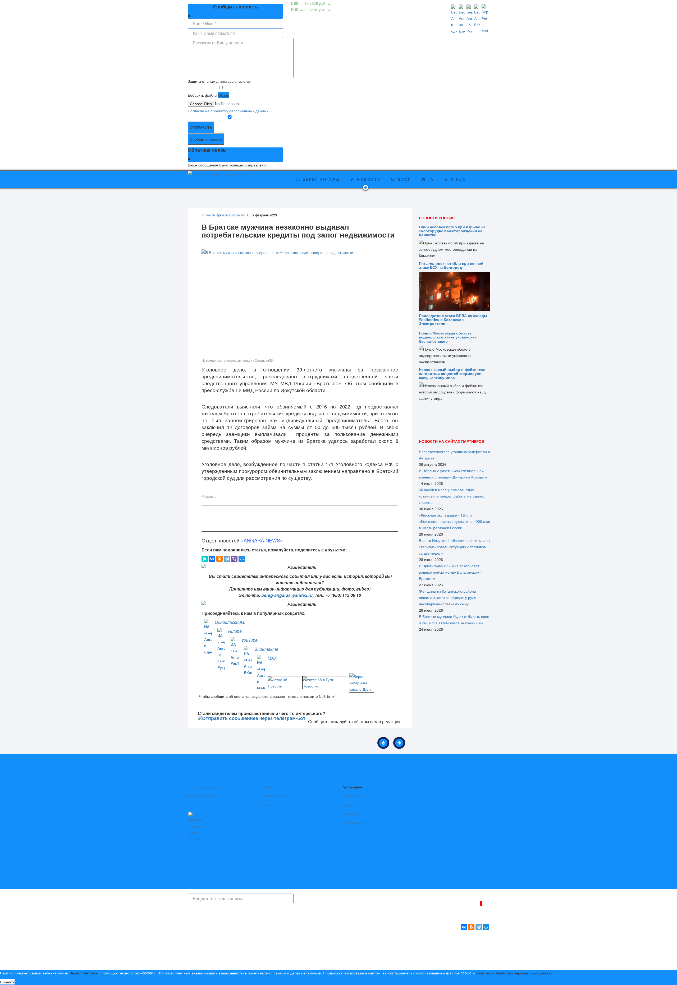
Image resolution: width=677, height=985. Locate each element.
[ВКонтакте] (212, 559)
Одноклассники (230, 622)
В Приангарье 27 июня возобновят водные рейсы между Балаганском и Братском (451, 572)
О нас (269, 786)
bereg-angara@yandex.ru (287, 595)
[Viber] (234, 559)
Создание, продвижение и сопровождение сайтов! (445, 961)
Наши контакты (277, 795)
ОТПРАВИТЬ (201, 127)
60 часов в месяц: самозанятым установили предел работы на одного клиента (451, 496)
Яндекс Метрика (83, 972)
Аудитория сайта (201, 795)
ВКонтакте (266, 649)
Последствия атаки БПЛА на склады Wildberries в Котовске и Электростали (453, 319)
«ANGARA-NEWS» (262, 540)
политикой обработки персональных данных (514, 972)
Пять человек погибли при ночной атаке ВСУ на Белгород (451, 265)
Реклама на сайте (202, 786)
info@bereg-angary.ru (300, 952)
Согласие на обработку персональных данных (228, 110)
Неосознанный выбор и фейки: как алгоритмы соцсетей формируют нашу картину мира (452, 373)
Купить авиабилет (356, 822)
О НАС (457, 179)
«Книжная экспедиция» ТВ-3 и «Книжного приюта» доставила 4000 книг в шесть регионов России (454, 521)
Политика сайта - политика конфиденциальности (227, 959)
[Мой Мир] (242, 559)
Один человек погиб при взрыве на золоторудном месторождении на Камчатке (452, 231)
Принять (7, 981)
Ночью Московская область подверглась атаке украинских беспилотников (448, 337)
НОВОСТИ (368, 179)
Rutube (235, 631)
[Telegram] (227, 559)
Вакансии (272, 804)
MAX (272, 658)
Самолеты (350, 813)
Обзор (223, 95)
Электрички (351, 795)
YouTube (249, 640)
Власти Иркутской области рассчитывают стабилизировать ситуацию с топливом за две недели (454, 547)
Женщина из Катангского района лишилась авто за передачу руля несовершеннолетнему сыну (447, 597)
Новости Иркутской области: (223, 215)
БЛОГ (403, 179)
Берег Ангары (320, 179)
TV (430, 179)
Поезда (347, 804)
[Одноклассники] (219, 559)
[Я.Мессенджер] (205, 559)
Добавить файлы (202, 95)
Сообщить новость (206, 139)
